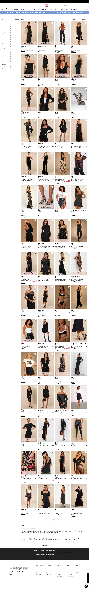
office (30, 538)
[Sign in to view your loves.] (82, 5)
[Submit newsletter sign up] (29, 564)
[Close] (88, 574)
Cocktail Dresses (38, 574)
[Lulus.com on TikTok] (22, 571)
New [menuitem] (2, 9)
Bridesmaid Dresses (39, 572)
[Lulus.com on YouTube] (20, 571)
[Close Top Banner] (88, 1)
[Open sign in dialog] (79, 5)
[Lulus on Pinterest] (13, 571)
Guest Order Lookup (60, 567)
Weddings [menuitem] (23, 9)
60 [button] (84, 19)
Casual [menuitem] (50, 9)
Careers (77, 567)
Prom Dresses (38, 567)
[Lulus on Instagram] (11, 571)
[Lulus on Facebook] (15, 571)
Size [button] (4, 22)
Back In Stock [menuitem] (8, 9)
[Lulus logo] (44, 5)
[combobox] (76, 20)
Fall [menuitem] (55, 9)
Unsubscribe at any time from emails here (20, 569)
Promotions (48, 572)
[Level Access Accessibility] (11, 575)
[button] (22, 46)
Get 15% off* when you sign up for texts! (44, 550)
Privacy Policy (23, 568)
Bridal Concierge (69, 574)
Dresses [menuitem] (16, 9)
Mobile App (69, 565)
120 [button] (86, 19)
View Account (48, 565)
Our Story (77, 565)
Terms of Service (18, 568)
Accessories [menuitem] (74, 9)
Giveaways (58, 574)
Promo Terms (59, 572)
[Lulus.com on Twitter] (17, 571)
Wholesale (77, 572)
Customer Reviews (49, 574)
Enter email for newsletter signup (16, 564)
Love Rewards (69, 572)
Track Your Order (49, 567)
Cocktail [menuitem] (44, 9)
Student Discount (69, 567)
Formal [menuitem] (29, 9)
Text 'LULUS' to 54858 (44, 557)
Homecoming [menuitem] (36, 9)
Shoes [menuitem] (67, 9)
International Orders (60, 576)
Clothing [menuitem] (61, 9)
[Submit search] (73, 5)
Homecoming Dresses (39, 565)
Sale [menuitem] (80, 9)
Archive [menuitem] (86, 9)
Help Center (59, 565)
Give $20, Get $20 (70, 576)
